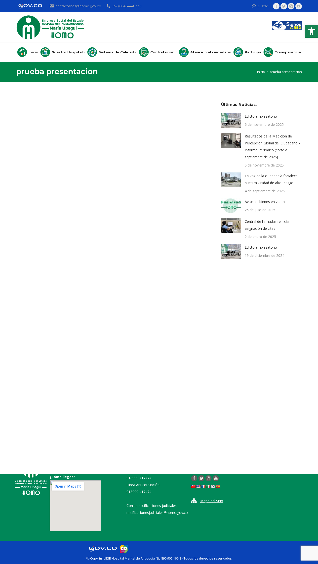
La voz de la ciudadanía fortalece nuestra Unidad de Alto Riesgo (271, 179)
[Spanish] (218, 486)
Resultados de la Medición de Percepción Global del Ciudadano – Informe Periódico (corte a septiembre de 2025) (273, 146)
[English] (198, 486)
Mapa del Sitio (211, 500)
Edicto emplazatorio (261, 116)
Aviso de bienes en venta (265, 201)
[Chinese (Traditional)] (193, 486)
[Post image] (231, 120)
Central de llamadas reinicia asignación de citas (267, 225)
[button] (311, 31)
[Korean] (213, 486)
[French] (203, 486)
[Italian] (208, 486)
